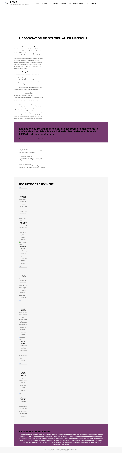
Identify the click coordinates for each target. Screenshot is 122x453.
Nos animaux (54, 3)
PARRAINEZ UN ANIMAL (26, 156)
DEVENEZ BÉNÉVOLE (25, 164)
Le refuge (44, 3)
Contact (93, 3)
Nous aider (63, 3)
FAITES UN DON (23, 149)
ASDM (13, 2)
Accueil (37, 3)
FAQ (87, 3)
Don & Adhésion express (76, 3)
